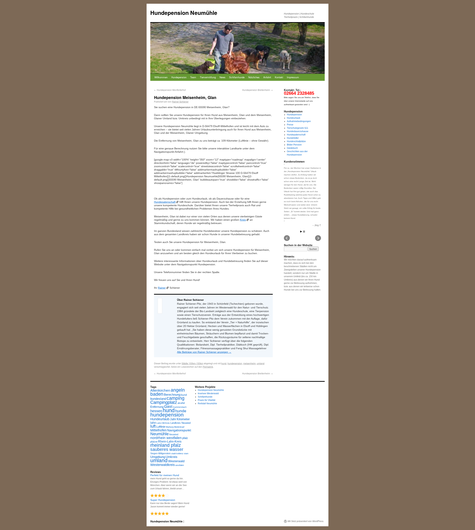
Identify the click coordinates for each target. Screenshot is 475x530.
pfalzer (154, 441)
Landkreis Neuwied (180, 423)
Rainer (162, 287)
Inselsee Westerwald (208, 393)
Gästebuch (292, 148)
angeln (178, 390)
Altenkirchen (160, 390)
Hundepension (178, 77)
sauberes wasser (166, 449)
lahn (153, 422)
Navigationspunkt (179, 430)
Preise (290, 124)
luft (153, 426)
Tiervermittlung (208, 77)
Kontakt (279, 77)
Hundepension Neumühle (183, 13)
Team (193, 77)
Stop (304, 232)
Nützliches (254, 77)
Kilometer (183, 419)
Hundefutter (293, 138)
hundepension (234, 363)
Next (318, 238)
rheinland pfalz (165, 445)
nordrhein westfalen (166, 438)
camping (175, 398)
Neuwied (173, 434)
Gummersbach (179, 407)
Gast (168, 406)
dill (179, 403)
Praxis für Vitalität (206, 400)
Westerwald (176, 461)
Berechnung (172, 394)
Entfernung (156, 406)
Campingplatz (163, 402)
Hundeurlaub (293, 118)
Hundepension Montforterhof (170, 89)
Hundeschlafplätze (296, 141)
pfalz (185, 438)
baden (156, 394)
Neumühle (159, 434)
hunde (180, 411)
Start (301, 232)
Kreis (243, 219)
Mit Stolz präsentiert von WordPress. (306, 521)
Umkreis (171, 457)
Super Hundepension (162, 499)
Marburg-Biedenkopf (175, 427)
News (222, 77)
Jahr (173, 419)
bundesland (158, 399)
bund (184, 394)
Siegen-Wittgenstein (160, 453)
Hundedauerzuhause (297, 131)
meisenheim (249, 363)
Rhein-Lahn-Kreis (169, 441)
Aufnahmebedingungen (299, 121)
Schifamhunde (237, 77)
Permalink (208, 366)
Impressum (293, 77)
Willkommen (161, 77)
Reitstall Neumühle (207, 403)
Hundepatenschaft (165, 201)
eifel (182, 403)
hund (223, 363)
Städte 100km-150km (192, 363)
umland (260, 363)
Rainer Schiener (180, 101)
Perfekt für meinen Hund (164, 475)
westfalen (179, 465)
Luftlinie (160, 426)
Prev (287, 238)
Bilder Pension (294, 144)
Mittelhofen (158, 430)
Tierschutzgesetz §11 (297, 128)
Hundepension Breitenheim (257, 89)
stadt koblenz (177, 453)
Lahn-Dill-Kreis (163, 423)
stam (186, 453)
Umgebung (157, 457)
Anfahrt (267, 77)
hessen (156, 411)
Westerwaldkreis (162, 465)
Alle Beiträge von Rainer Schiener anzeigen (204, 352)
